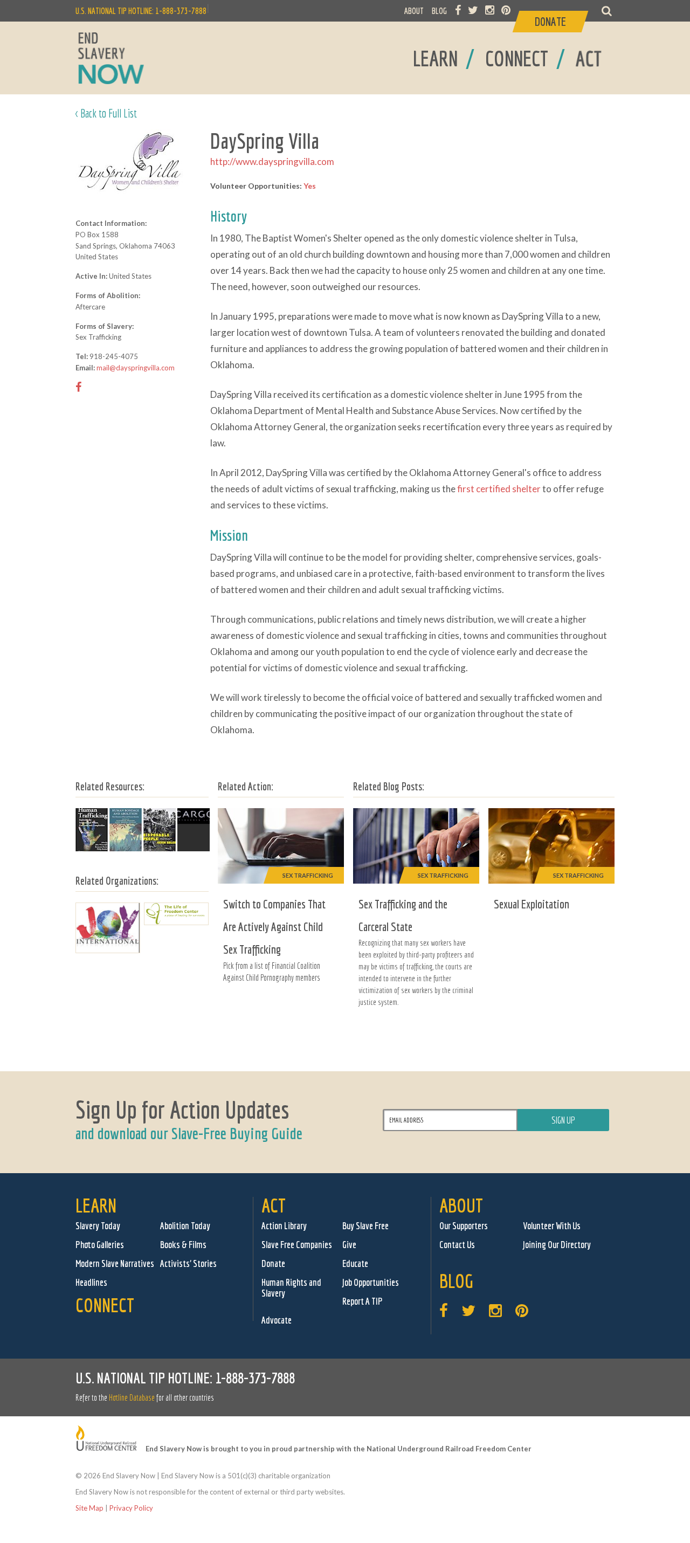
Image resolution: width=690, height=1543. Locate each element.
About (461, 1205)
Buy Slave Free (365, 1225)
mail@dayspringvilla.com (135, 367)
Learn (95, 1205)
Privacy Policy (131, 1508)
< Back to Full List (106, 113)
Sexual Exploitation (531, 904)
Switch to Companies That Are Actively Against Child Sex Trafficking (274, 926)
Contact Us (457, 1244)
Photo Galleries (99, 1244)
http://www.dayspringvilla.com (272, 161)
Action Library (284, 1225)
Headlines (91, 1282)
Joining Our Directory (557, 1244)
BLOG (439, 11)
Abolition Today (185, 1225)
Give (349, 1244)
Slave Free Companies (296, 1244)
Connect (104, 1305)
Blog (456, 1281)
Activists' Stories (188, 1263)
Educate (355, 1263)
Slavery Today (97, 1225)
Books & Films (183, 1244)
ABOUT (414, 11)
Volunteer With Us (552, 1225)
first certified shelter (499, 488)
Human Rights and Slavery (291, 1288)
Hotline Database (132, 1397)
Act (273, 1205)
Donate (273, 1263)
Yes (309, 185)
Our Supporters (463, 1225)
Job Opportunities (370, 1282)
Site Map (89, 1508)
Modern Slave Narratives (114, 1263)
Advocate (276, 1320)
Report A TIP (362, 1301)
